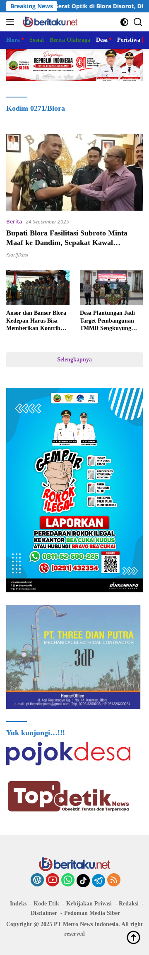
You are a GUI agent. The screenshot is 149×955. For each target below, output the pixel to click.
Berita (14, 221)
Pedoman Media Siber (92, 913)
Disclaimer (44, 913)
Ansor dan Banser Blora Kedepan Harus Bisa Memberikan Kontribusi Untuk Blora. (36, 321)
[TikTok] (83, 880)
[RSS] (113, 880)
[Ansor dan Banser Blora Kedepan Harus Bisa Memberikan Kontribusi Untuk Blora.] (38, 288)
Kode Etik (46, 903)
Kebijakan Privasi (89, 903)
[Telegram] (98, 880)
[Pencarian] (138, 22)
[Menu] (11, 22)
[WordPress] (37, 880)
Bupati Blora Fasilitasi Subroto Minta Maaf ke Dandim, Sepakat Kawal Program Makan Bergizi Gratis (66, 243)
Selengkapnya (74, 359)
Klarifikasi (17, 254)
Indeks (18, 903)
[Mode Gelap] (124, 22)
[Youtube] (52, 880)
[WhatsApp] (67, 880)
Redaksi (129, 903)
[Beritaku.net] (49, 22)
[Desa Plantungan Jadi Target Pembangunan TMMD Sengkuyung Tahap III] (111, 288)
